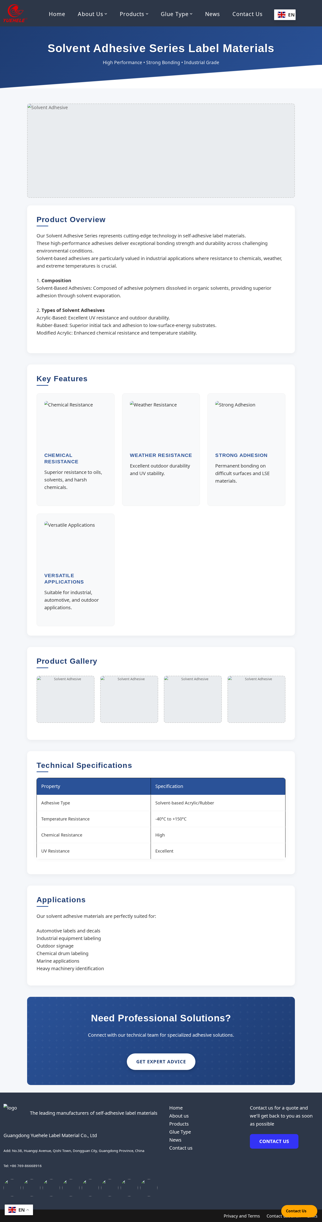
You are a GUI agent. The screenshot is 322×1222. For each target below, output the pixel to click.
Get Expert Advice (161, 1061)
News (212, 14)
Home (57, 14)
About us (179, 1116)
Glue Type (180, 1132)
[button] (105, 13)
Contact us (247, 14)
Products (179, 1124)
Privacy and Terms (242, 1216)
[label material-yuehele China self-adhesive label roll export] (15, 13)
